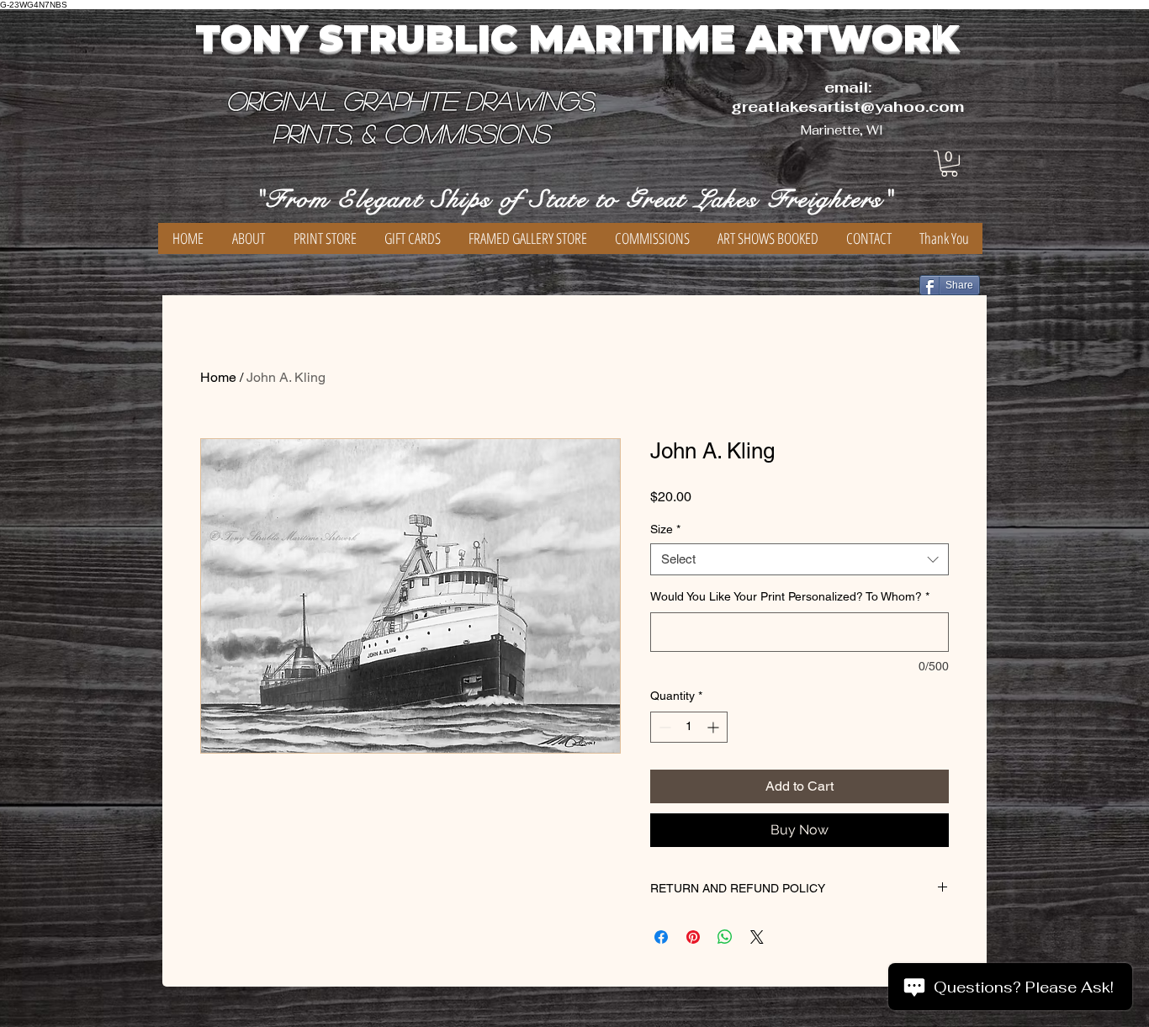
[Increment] (714, 727)
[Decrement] (663, 727)
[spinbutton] (689, 727)
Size (665, 529)
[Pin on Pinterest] (693, 937)
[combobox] (799, 559)
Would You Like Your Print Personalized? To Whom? (789, 596)
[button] (949, 164)
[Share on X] (757, 937)
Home (218, 377)
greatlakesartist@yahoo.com (847, 106)
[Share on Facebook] (661, 937)
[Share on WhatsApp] (725, 937)
